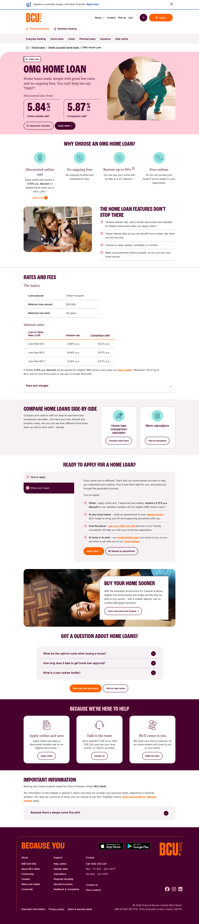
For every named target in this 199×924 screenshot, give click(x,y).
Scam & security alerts (80, 909)
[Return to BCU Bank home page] (34, 18)
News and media (30, 884)
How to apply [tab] (38, 477)
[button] (171, 4)
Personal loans (87, 38)
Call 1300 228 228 (96, 863)
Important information (33, 909)
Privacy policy (56, 909)
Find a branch (93, 889)
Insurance (105, 38)
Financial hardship (63, 879)
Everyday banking (36, 38)
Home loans (57, 38)
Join (130, 17)
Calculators (60, 873)
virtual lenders (131, 541)
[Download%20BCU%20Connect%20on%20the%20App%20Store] (111, 846)
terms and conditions (133, 796)
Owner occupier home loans (63, 47)
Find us (122, 17)
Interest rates (61, 868)
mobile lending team (128, 537)
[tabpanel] (125, 517)
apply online (124, 369)
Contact (111, 17)
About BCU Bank (30, 868)
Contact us (92, 884)
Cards (71, 38)
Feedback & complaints (66, 889)
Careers (25, 879)
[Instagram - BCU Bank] (174, 889)
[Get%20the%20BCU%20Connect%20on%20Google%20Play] (138, 846)
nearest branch (155, 514)
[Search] (143, 17)
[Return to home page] (27, 47)
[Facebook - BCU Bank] (167, 889)
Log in (162, 17)
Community (27, 873)
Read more (92, 4)
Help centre (121, 38)
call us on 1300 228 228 (121, 526)
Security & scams (63, 884)
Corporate (27, 889)
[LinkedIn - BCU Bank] (180, 889)
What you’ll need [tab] (40, 488)
